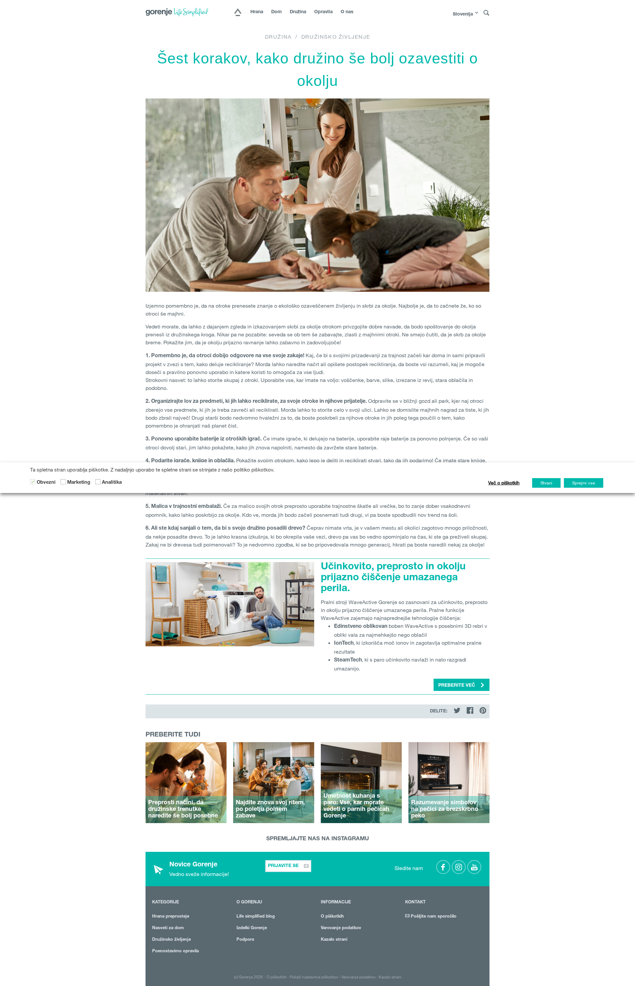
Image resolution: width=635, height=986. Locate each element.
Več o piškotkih (504, 483)
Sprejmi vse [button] (583, 482)
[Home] (237, 13)
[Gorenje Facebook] (443, 867)
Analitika (112, 482)
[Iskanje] (486, 13)
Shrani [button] (546, 482)
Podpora (245, 940)
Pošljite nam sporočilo (432, 917)
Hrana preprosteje (170, 917)
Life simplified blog (255, 917)
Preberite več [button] (457, 685)
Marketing (78, 482)
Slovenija (463, 14)
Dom (276, 12)
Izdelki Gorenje (251, 928)
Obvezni (46, 482)
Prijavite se (284, 866)
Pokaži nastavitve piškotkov (314, 976)
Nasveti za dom (168, 928)
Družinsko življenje (335, 36)
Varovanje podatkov (341, 928)
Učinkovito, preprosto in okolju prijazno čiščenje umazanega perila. (393, 578)
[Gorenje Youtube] (474, 867)
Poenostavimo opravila (175, 951)
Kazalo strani (334, 940)
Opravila (323, 12)
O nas (347, 12)
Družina (298, 12)
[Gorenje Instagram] (459, 867)
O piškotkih (332, 917)
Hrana (256, 12)
